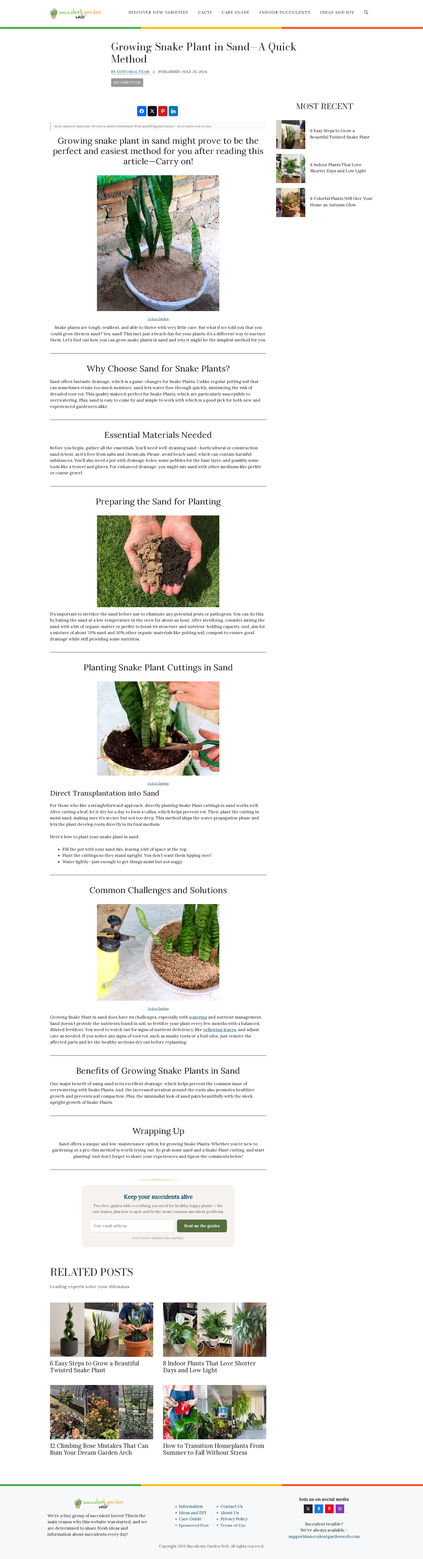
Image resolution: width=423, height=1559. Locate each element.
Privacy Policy (234, 1519)
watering (198, 1017)
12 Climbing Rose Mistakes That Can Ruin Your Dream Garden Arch (99, 1449)
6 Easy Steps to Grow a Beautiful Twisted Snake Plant (94, 1367)
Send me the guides (202, 1225)
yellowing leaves (219, 1029)
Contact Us (232, 1506)
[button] (366, 12)
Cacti (205, 12)
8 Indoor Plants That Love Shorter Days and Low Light (209, 1367)
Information (191, 1506)
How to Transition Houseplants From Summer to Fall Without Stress (213, 1449)
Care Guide (236, 12)
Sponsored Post (194, 1525)
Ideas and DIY (337, 12)
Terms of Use (233, 1525)
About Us (230, 1512)
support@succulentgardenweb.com (324, 1536)
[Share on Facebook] (141, 111)
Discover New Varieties (158, 12)
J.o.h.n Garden (158, 319)
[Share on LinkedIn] (173, 111)
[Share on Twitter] (152, 111)
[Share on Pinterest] (162, 111)
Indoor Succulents (284, 12)
